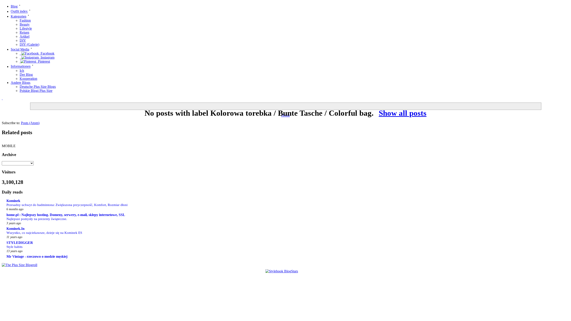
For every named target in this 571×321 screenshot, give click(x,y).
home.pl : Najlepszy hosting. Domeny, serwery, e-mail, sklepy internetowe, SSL (65, 215)
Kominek (13, 201)
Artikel (24, 36)
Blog (14, 6)
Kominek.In (15, 228)
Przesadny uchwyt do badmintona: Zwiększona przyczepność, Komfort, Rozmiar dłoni (67, 205)
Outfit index (19, 11)
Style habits (14, 247)
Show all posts (402, 113)
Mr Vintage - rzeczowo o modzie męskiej (36, 256)
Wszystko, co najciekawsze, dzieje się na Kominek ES (44, 233)
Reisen (24, 32)
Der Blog (26, 74)
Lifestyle (26, 28)
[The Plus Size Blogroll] (19, 265)
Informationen (21, 66)
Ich (22, 70)
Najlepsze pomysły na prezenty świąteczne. (36, 219)
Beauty (25, 24)
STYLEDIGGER (19, 243)
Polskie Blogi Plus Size (36, 91)
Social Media (20, 49)
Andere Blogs (20, 82)
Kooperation (28, 78)
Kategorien (18, 16)
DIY (23, 40)
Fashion (25, 20)
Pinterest (43, 61)
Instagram (46, 57)
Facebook (46, 53)
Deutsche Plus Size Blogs (38, 86)
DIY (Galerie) (29, 44)
